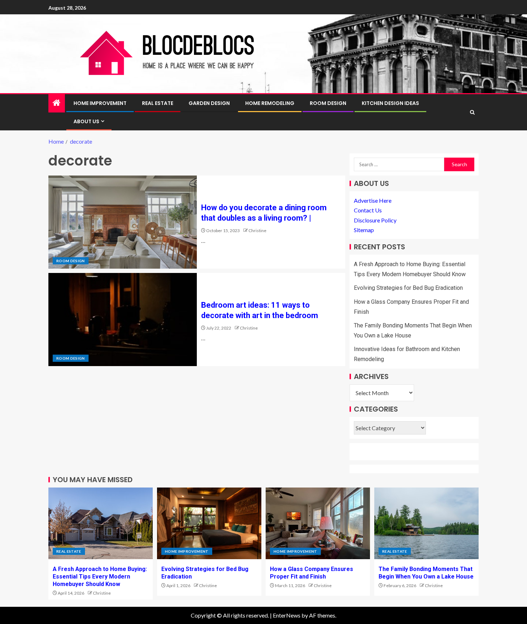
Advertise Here (372, 200)
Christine (257, 230)
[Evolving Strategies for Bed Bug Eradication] (209, 523)
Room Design (328, 103)
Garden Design (209, 103)
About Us (86, 121)
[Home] (57, 103)
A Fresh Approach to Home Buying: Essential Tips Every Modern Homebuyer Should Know (100, 577)
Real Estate (157, 103)
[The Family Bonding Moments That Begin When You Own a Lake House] (426, 523)
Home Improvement (100, 103)
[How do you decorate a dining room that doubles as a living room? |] (122, 222)
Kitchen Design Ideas (390, 103)
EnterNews (286, 615)
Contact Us (368, 210)
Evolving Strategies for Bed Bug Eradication (408, 287)
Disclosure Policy (375, 220)
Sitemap (364, 229)
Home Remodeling (269, 103)
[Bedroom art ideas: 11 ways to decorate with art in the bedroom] (122, 319)
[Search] (472, 112)
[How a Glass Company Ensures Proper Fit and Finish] (318, 523)
